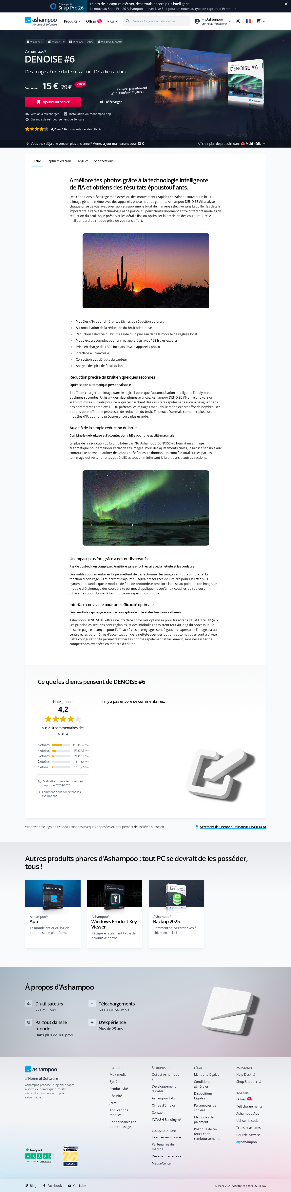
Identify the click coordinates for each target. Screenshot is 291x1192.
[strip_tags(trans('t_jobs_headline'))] (70, 1156)
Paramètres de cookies (205, 1107)
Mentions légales (206, 1074)
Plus (110, 21)
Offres (93, 21)
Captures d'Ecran (59, 161)
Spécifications (103, 161)
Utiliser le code (247, 1120)
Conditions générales (202, 1084)
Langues (82, 161)
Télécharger (113, 102)
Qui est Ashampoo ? (165, 1076)
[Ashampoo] (41, 1069)
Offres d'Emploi (163, 1105)
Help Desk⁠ (243, 1074)
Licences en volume (166, 1137)
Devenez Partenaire (166, 1156)
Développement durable (164, 1088)
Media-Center (162, 1163)
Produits (70, 21)
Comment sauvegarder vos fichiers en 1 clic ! (175, 930)
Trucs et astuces (248, 1128)
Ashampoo (246, 1142)
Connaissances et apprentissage (123, 1124)
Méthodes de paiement (204, 1119)
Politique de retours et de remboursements (207, 1134)
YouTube (79, 1185)
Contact (158, 1112)
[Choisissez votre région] (248, 21)
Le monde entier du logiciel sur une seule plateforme (50, 930)
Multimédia (118, 1074)
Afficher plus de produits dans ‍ (229, 143)
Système (116, 1081)
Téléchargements (249, 1106)
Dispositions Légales (203, 1095)
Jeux (113, 1103)
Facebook (55, 1185)
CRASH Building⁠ (164, 1119)
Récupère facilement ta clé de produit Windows (114, 935)
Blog (33, 1185)
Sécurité (116, 1096)
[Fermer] (286, 4)
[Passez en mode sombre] (238, 21)
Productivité (119, 1089)
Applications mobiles (119, 1112)
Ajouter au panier (56, 101)
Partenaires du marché (163, 1146)
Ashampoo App (247, 1113)
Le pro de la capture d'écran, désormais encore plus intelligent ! (140, 3)
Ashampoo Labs (164, 1098)
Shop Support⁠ (246, 1081)
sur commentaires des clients (76, 129)
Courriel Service (248, 1135)
